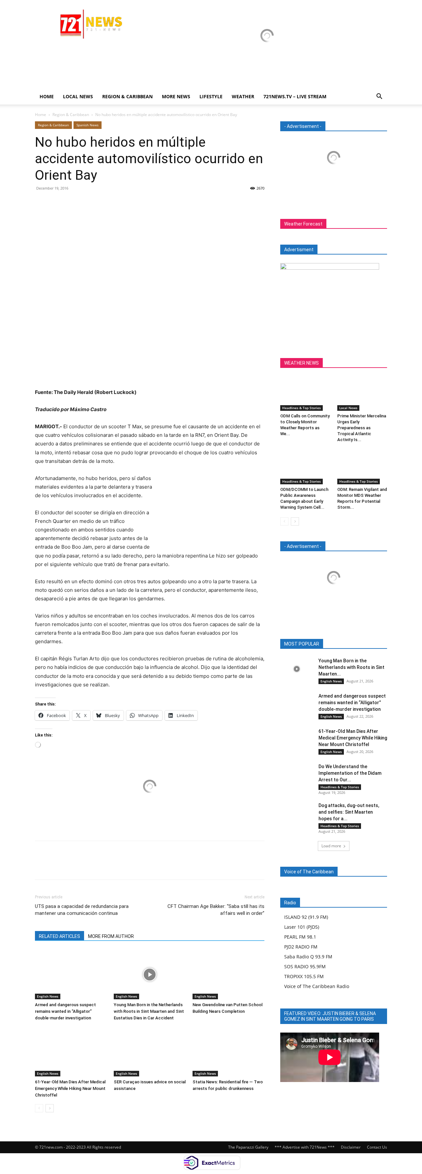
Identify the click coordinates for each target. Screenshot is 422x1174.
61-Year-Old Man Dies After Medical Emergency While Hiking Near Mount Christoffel (70, 1088)
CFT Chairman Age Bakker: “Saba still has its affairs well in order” (215, 909)
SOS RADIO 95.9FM (305, 966)
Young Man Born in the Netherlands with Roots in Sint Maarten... (351, 667)
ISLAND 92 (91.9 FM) (306, 917)
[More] (102, 203)
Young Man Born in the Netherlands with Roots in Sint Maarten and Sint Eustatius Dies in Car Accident (149, 1011)
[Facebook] (41, 203)
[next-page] (49, 1108)
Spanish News (87, 125)
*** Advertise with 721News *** (305, 1147)
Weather (243, 96)
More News (176, 96)
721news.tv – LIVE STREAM (294, 96)
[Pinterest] (71, 203)
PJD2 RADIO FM (300, 947)
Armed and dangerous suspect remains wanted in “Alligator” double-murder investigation (65, 1011)
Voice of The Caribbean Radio (316, 986)
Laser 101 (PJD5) (301, 927)
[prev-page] (39, 1108)
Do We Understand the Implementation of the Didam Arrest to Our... (349, 773)
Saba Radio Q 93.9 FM (308, 956)
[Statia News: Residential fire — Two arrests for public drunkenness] (228, 1051)
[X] (56, 203)
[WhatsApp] (87, 203)
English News (47, 996)
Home (47, 96)
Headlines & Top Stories (301, 408)
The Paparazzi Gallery (248, 1147)
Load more (331, 846)
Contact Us (377, 1147)
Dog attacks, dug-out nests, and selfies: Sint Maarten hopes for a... (348, 812)
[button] (379, 97)
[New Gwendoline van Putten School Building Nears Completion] (228, 974)
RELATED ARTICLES (59, 936)
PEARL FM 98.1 (300, 937)
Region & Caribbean (127, 96)
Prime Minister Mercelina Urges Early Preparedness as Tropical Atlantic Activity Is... (361, 427)
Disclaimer (351, 1147)
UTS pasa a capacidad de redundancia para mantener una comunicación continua (82, 909)
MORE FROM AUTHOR (111, 936)
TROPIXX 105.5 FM (304, 976)
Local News (78, 96)
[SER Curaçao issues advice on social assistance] (150, 1051)
